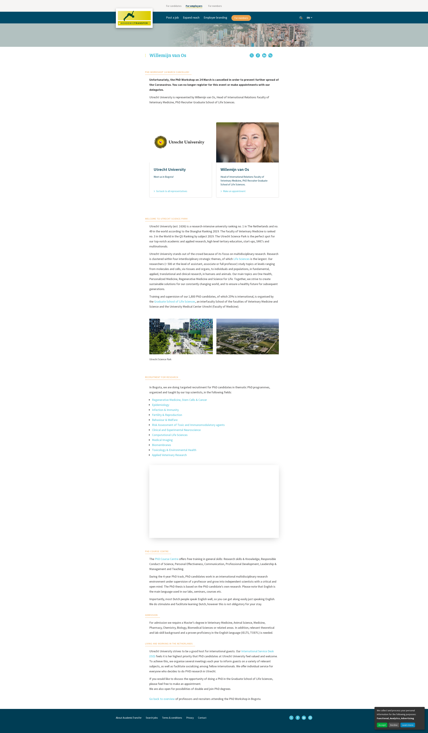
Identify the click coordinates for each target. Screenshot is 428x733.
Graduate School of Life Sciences (174, 301)
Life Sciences (241, 259)
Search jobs (152, 717)
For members (215, 6)
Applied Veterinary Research (169, 455)
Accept (382, 724)
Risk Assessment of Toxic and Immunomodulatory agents (188, 425)
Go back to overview (162, 699)
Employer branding (215, 17)
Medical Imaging (162, 440)
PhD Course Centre (166, 559)
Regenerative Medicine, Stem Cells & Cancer (179, 400)
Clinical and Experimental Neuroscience (176, 430)
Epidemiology (160, 405)
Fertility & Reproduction (167, 415)
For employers (194, 6)
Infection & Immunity (165, 410)
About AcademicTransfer (129, 717)
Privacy (190, 717)
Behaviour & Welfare (165, 420)
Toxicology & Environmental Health (174, 450)
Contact (202, 717)
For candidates (174, 6)
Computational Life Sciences (170, 435)
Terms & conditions (172, 717)
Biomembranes (161, 445)
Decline (394, 724)
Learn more (407, 724)
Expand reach (191, 17)
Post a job (172, 17)
